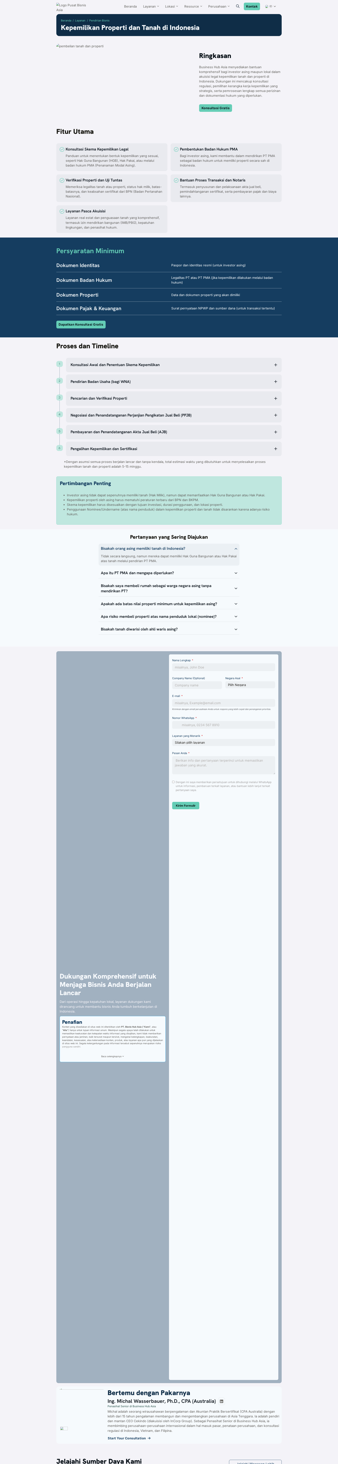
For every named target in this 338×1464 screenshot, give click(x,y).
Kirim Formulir (186, 805)
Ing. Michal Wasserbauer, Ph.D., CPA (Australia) (162, 1401)
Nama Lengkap (181, 660)
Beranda (130, 6)
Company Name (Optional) (188, 678)
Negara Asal (232, 678)
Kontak (252, 6)
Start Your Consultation (127, 1438)
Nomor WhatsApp (183, 718)
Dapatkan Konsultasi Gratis (81, 324)
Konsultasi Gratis (216, 108)
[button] (174, 365)
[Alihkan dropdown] (159, 6)
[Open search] (237, 6)
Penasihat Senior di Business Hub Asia (132, 1406)
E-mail (176, 696)
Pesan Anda (179, 753)
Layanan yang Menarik (186, 736)
